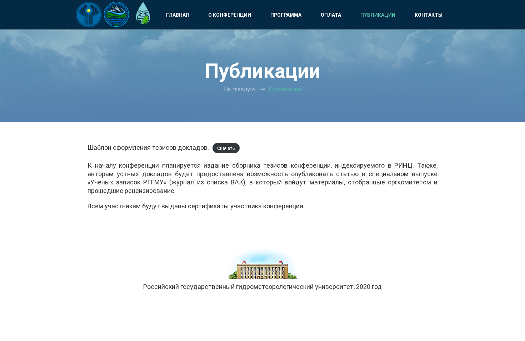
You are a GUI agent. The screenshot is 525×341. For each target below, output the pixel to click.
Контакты (428, 15)
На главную (239, 89)
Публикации (377, 15)
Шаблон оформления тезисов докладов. (148, 147)
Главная (177, 15)
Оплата (331, 15)
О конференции (229, 15)
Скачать (226, 148)
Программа (285, 15)
